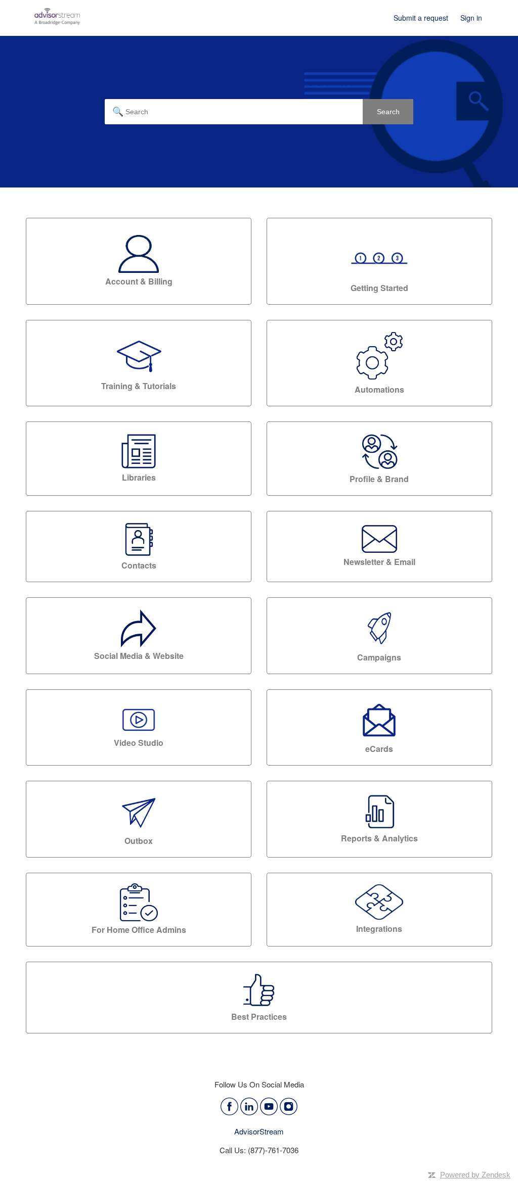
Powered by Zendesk (475, 1174)
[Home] (57, 22)
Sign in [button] (471, 18)
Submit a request (421, 18)
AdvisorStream (259, 1131)
